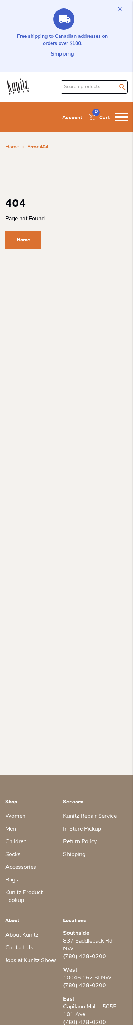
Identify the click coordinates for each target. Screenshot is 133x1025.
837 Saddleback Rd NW (87, 945)
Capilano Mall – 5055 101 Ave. (90, 1011)
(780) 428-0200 (84, 957)
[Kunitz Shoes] (18, 86)
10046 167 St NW (87, 978)
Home (12, 147)
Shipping (62, 54)
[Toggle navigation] (121, 117)
